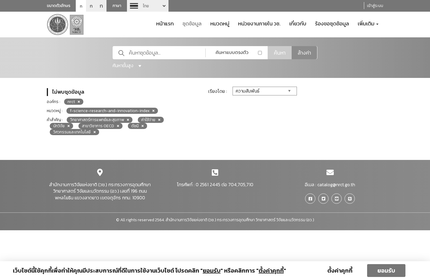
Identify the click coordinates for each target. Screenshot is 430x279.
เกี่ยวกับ (297, 23)
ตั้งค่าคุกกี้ (339, 270)
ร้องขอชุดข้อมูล (332, 23)
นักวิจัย (59, 126)
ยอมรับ (386, 270)
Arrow (147, 6)
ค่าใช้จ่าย (148, 120)
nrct (71, 102)
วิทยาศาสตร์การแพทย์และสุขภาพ (97, 120)
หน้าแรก (165, 23)
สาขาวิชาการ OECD (98, 126)
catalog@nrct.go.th (336, 184)
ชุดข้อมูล (192, 23)
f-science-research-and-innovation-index (109, 111)
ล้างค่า (304, 53)
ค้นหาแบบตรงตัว (232, 52)
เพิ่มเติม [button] (367, 23)
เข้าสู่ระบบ (375, 6)
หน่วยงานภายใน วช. (259, 23)
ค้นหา (279, 53)
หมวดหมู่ (219, 23)
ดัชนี (135, 126)
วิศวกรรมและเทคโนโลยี (72, 132)
